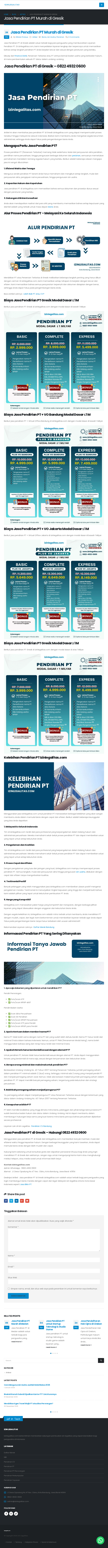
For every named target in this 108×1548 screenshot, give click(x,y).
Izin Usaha (51, 37)
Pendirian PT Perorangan (14, 1471)
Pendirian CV (9, 1462)
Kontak (9, 1542)
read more (16, 1341)
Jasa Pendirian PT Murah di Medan (20, 1322)
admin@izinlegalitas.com (18, 1501)
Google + (22, 1201)
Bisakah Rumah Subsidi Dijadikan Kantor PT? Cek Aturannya (30, 1394)
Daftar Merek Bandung (44, 927)
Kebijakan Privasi (31, 1542)
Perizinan (60, 37)
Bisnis (44, 37)
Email (27, 1201)
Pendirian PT (9, 1466)
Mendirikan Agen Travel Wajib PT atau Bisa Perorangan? (28, 1403)
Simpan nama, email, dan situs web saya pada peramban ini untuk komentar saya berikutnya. (54, 1288)
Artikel (34, 37)
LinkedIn (16, 1201)
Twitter (11, 1201)
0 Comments (73, 37)
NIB (5, 1457)
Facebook (6, 1201)
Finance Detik (21, 56)
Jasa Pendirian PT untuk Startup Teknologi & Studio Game (56, 1325)
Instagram (11, 1514)
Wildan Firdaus (22, 37)
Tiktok (16, 1514)
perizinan (76, 155)
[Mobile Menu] (101, 5)
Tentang (18, 1542)
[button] (51, 1353)
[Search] (101, 1360)
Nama (11, 1255)
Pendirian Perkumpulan (14, 1475)
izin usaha (80, 872)
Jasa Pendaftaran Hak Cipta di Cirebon (91, 1322)
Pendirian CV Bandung (41, 1126)
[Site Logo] (12, 5)
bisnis (50, 207)
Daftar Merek (9, 1453)
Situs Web (12, 1277)
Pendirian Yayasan (12, 1480)
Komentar (13, 1227)
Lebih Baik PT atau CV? (34, 294)
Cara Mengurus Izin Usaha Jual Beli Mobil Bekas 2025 (27, 1385)
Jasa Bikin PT (26, 1184)
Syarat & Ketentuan (49, 1542)
